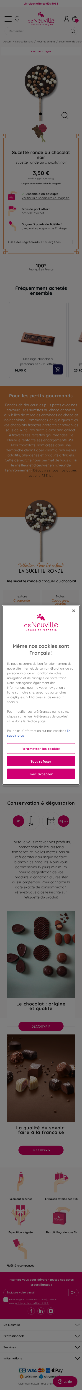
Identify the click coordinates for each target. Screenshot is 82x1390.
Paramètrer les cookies (41, 748)
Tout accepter (41, 773)
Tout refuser (41, 761)
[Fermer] (74, 611)
